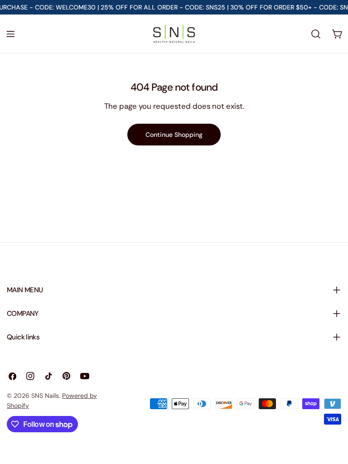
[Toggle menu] (10, 34)
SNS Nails (45, 396)
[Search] (316, 34)
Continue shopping (174, 134)
